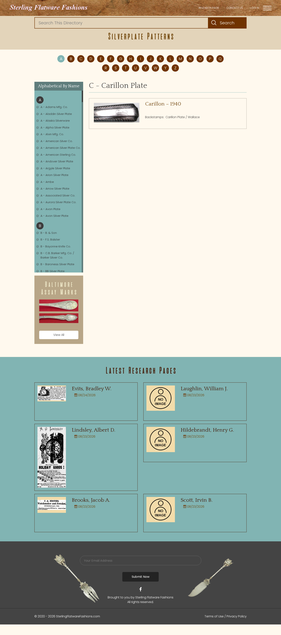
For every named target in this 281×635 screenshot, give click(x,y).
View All (58, 335)
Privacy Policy (237, 616)
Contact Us (234, 8)
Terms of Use (214, 616)
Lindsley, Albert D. (93, 430)
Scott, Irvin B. (197, 500)
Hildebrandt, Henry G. (207, 430)
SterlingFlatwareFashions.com (78, 616)
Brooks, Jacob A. (91, 500)
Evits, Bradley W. (91, 389)
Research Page (209, 8)
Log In (254, 8)
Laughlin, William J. (204, 389)
